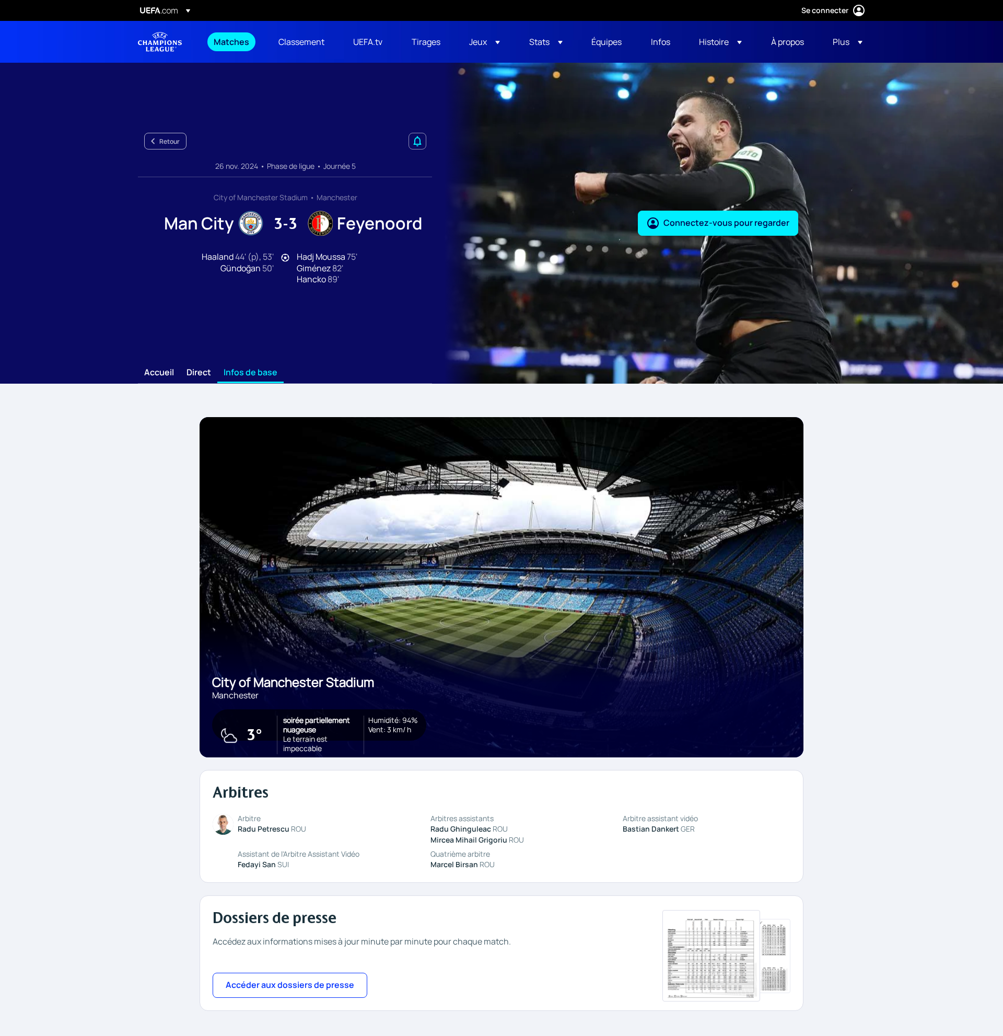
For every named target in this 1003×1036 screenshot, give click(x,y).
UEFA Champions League (160, 42)
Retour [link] (169, 141)
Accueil (159, 372)
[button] (484, 42)
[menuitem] (233, 42)
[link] (231, 42)
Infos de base (250, 372)
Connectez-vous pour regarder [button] (726, 222)
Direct (198, 372)
